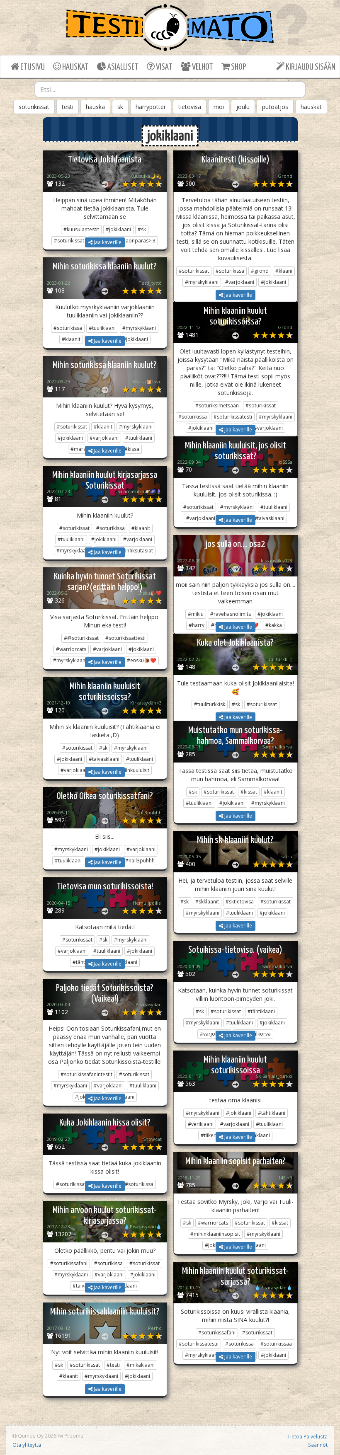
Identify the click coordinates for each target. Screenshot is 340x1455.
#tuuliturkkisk (209, 704)
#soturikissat (194, 270)
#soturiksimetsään (217, 405)
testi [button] (67, 107)
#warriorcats (71, 649)
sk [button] (120, 107)
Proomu (73, 1435)
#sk (142, 229)
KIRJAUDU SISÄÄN (309, 67)
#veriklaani (201, 1124)
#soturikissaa (276, 1343)
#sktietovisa (240, 901)
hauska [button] (95, 107)
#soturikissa (230, 270)
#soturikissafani (68, 1263)
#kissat (248, 791)
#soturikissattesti (125, 638)
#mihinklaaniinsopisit (215, 1233)
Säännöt (318, 1444)
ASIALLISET (122, 67)
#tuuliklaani (102, 328)
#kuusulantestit (81, 229)
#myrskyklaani (202, 282)
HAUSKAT (75, 67)
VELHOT (202, 67)
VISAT (163, 67)
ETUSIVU (32, 67)
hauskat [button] (311, 107)
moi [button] (219, 107)
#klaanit (103, 426)
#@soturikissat (81, 638)
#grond (260, 270)
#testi (113, 1364)
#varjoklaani (239, 282)
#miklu (196, 613)
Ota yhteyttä (26, 1444)
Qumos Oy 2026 (36, 1435)
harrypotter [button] (151, 107)
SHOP (238, 67)
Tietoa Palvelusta (307, 1436)
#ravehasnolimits (230, 613)
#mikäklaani (140, 1364)
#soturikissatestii (199, 1343)
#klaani (283, 270)
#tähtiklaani (261, 1011)
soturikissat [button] (34, 107)
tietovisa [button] (189, 107)
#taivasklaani (104, 759)
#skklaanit (207, 901)
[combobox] (169, 89)
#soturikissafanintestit (86, 1074)
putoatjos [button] (275, 107)
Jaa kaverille (106, 242)
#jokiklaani (118, 229)
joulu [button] (243, 107)
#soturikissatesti (233, 416)
